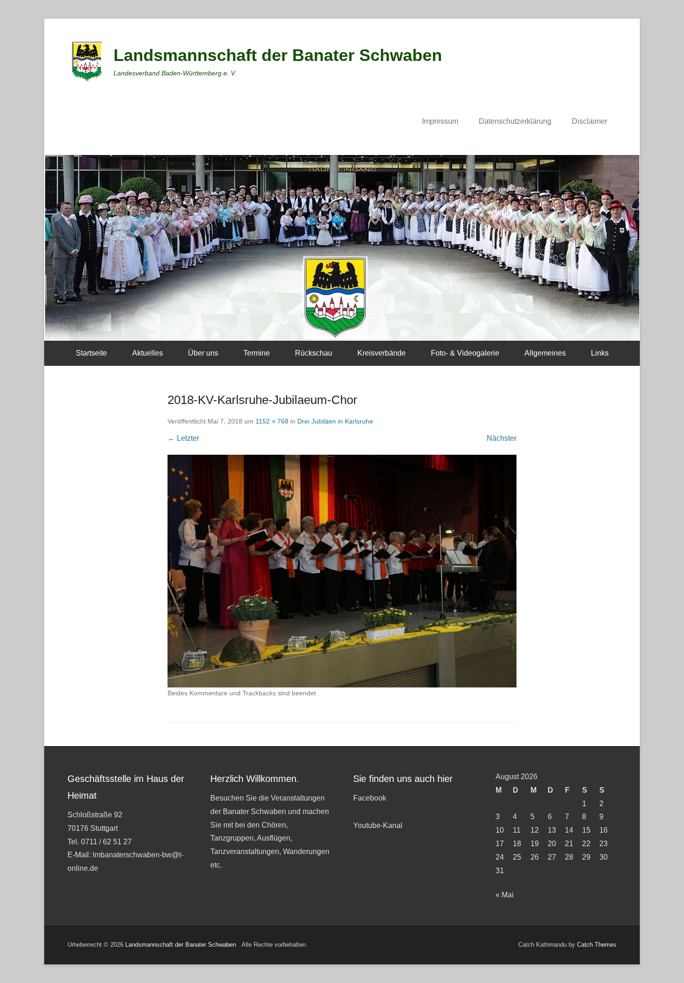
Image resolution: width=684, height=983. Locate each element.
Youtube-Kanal (377, 825)
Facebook (369, 798)
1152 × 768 (271, 421)
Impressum (440, 121)
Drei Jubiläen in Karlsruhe (335, 421)
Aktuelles (147, 353)
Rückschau (313, 353)
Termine (256, 353)
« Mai (505, 895)
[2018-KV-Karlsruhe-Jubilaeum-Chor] (342, 571)
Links (600, 353)
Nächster (501, 438)
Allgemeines (545, 353)
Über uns (203, 353)
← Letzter (183, 438)
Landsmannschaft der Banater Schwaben (278, 55)
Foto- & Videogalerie (465, 353)
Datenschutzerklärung (515, 121)
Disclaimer (589, 121)
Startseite (91, 353)
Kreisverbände (381, 353)
